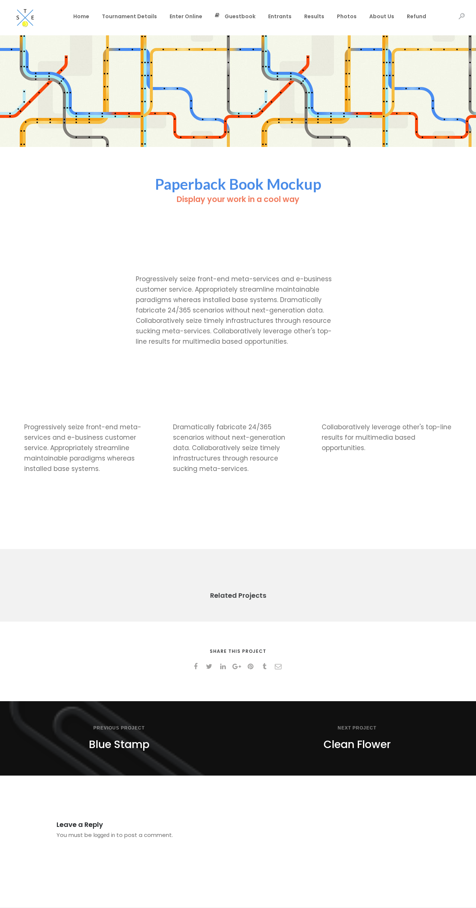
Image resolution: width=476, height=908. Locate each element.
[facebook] (197, 666)
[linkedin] (224, 666)
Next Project (357, 728)
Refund (416, 16)
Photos (347, 16)
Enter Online (186, 16)
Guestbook (240, 16)
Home (81, 16)
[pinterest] (252, 666)
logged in (104, 835)
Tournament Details (129, 16)
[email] (279, 666)
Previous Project (119, 728)
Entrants (280, 16)
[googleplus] (238, 666)
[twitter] (211, 666)
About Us (381, 16)
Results (314, 16)
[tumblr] (266, 666)
